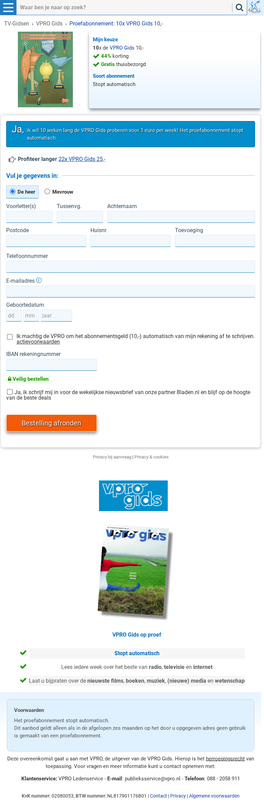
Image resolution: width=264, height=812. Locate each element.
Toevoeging (189, 230)
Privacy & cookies (151, 456)
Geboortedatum (25, 305)
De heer (25, 192)
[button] (8, 7)
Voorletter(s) (21, 206)
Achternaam (122, 206)
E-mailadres (21, 281)
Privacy (178, 796)
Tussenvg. (69, 206)
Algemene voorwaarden (214, 796)
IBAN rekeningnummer (33, 354)
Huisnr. (98, 230)
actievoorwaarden (38, 341)
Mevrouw (62, 192)
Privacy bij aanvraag (112, 456)
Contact (158, 796)
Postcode (17, 230)
